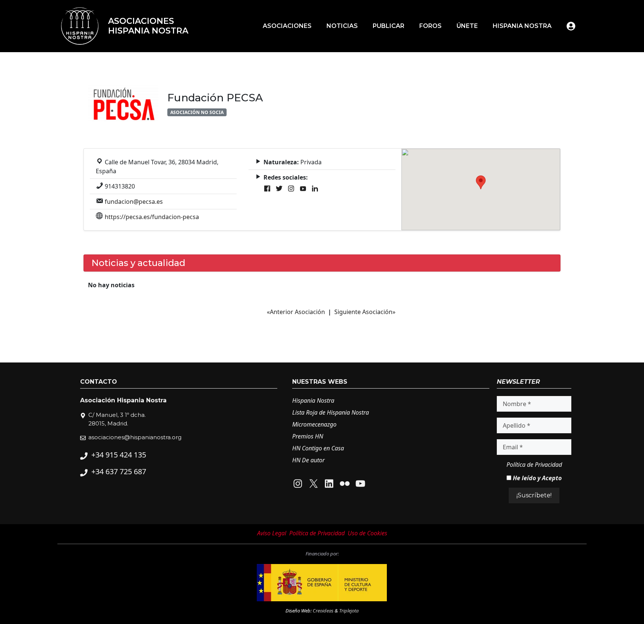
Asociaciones (287, 25)
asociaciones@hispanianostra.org (134, 437)
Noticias (342, 25)
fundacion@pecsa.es (134, 201)
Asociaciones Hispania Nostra (148, 26)
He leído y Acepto (536, 478)
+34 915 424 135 (118, 455)
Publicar (388, 25)
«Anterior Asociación (296, 312)
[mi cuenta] (571, 26)
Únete (467, 25)
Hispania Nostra (522, 25)
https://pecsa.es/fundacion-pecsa (152, 217)
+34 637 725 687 (118, 471)
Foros (430, 25)
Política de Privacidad (534, 464)
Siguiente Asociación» (364, 312)
